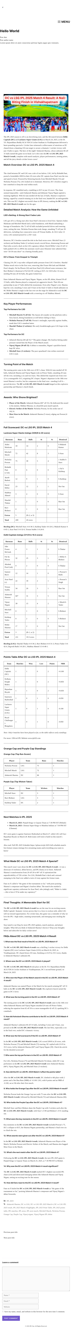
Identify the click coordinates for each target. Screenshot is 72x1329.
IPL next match (32, 1211)
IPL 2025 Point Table (44, 1208)
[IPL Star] (2, 7)
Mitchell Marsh (45, 1211)
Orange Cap (8, 1214)
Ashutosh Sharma (13, 1204)
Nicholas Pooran (58, 1211)
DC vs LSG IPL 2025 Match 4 (42, 1204)
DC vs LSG (25, 1204)
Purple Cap (18, 1214)
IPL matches (13, 1211)
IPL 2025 (10, 1201)
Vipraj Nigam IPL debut (43, 1214)
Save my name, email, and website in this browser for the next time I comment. (34, 1312)
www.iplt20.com (34, 738)
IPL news (22, 1211)
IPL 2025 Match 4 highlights (24, 1208)
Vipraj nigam (28, 1214)
